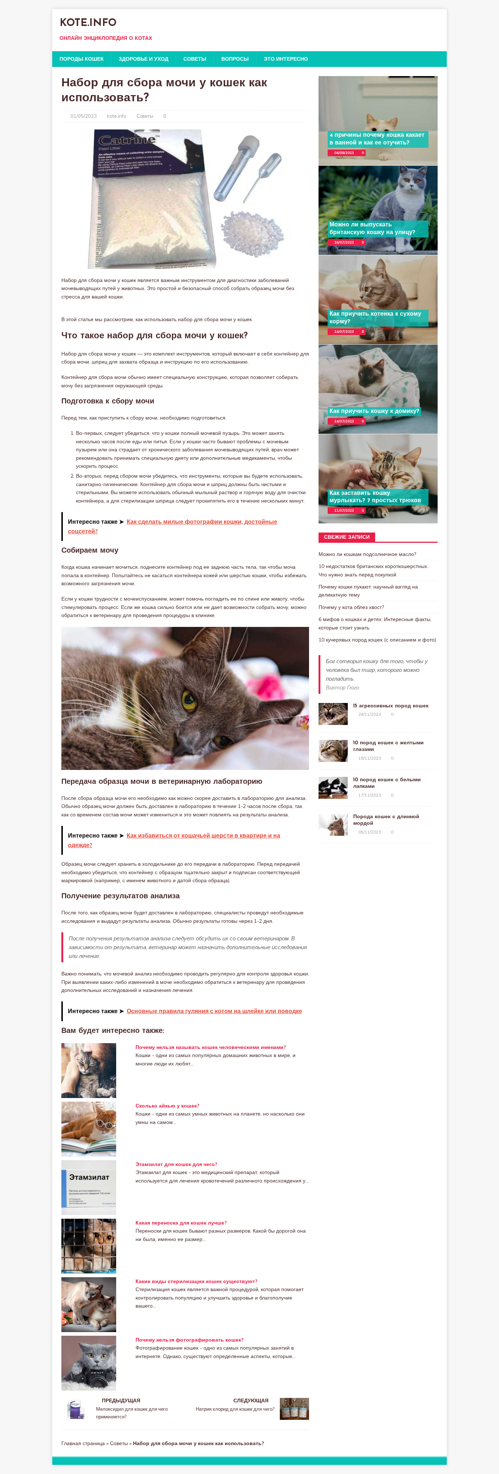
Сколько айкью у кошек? (167, 1105)
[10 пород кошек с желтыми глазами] (333, 758)
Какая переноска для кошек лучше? (181, 1222)
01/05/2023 (84, 116)
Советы (194, 59)
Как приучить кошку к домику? (374, 411)
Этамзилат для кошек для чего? (176, 1164)
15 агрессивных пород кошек (390, 706)
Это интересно (286, 59)
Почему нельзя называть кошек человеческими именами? (211, 1047)
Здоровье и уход (143, 59)
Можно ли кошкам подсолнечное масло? (367, 554)
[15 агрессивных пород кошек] (333, 721)
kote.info (116, 116)
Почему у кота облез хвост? (351, 607)
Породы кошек (82, 59)
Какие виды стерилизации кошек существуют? (197, 1281)
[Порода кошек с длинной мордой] (333, 831)
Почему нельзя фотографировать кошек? (190, 1339)
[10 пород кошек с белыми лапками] (333, 794)
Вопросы (235, 59)
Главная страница (83, 1443)
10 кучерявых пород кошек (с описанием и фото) (377, 639)
